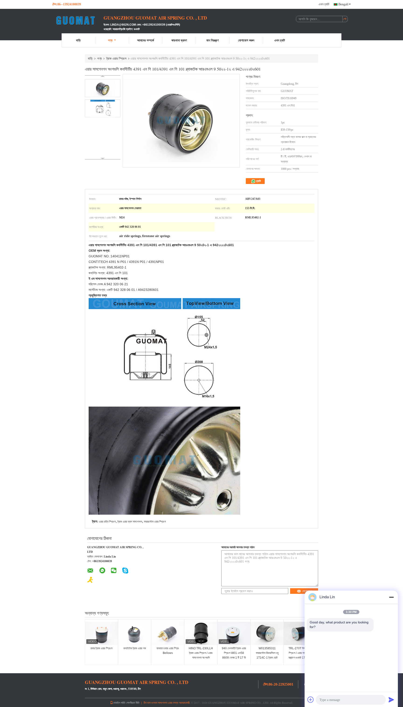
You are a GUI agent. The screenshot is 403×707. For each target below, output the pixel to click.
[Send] (391, 699)
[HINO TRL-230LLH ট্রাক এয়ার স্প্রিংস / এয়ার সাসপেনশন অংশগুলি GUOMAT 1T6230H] (200, 633)
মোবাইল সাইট (119, 702)
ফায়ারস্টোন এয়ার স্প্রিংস (155, 521)
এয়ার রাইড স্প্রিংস (107, 521)
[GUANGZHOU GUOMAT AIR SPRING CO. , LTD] (78, 20)
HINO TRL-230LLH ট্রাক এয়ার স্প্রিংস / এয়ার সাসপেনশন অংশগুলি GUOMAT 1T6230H (201, 655)
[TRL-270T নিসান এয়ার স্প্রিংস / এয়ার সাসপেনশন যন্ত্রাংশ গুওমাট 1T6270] (300, 633)
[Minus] (391, 597)
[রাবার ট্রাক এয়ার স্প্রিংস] (101, 633)
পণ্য (110, 40)
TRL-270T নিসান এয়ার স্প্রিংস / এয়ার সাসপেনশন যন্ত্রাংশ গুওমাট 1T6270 (300, 653)
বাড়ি (78, 40)
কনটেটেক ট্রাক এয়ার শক (134, 648)
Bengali (343, 4)
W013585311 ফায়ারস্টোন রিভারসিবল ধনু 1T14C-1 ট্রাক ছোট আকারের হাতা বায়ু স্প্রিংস (267, 655)
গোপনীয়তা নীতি (132, 702)
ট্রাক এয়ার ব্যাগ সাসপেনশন (130, 521)
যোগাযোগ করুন (246, 40)
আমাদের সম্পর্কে (145, 40)
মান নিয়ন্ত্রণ (212, 40)
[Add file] (310, 699)
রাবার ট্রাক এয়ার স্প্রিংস (101, 648)
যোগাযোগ (307, 591)
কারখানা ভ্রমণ (179, 40)
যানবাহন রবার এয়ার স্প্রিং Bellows (167, 651)
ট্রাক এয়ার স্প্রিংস (116, 58)
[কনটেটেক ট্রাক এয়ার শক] (134, 633)
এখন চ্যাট (324, 4)
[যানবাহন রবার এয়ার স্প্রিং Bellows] (167, 633)
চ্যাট (258, 181)
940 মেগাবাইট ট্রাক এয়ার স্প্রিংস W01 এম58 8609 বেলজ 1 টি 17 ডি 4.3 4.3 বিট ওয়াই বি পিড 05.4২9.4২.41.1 (234, 658)
